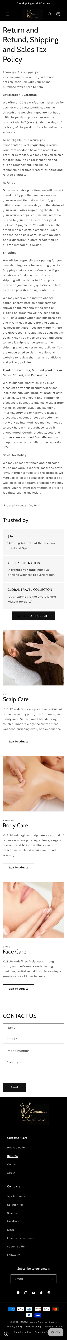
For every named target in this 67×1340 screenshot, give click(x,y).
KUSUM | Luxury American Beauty (38, 1322)
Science (12, 1213)
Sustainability (16, 1246)
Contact (12, 1164)
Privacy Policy (16, 1147)
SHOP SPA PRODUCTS (33, 616)
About (11, 1172)
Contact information (45, 1332)
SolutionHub (15, 1204)
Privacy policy (15, 1326)
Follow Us (13, 1255)
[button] (7, 14)
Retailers (13, 1221)
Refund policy (34, 1326)
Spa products (18, 988)
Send (14, 1087)
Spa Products (18, 741)
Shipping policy (22, 1332)
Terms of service (54, 1326)
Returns (12, 1156)
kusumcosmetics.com (21, 1238)
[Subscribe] (52, 1278)
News (11, 1229)
